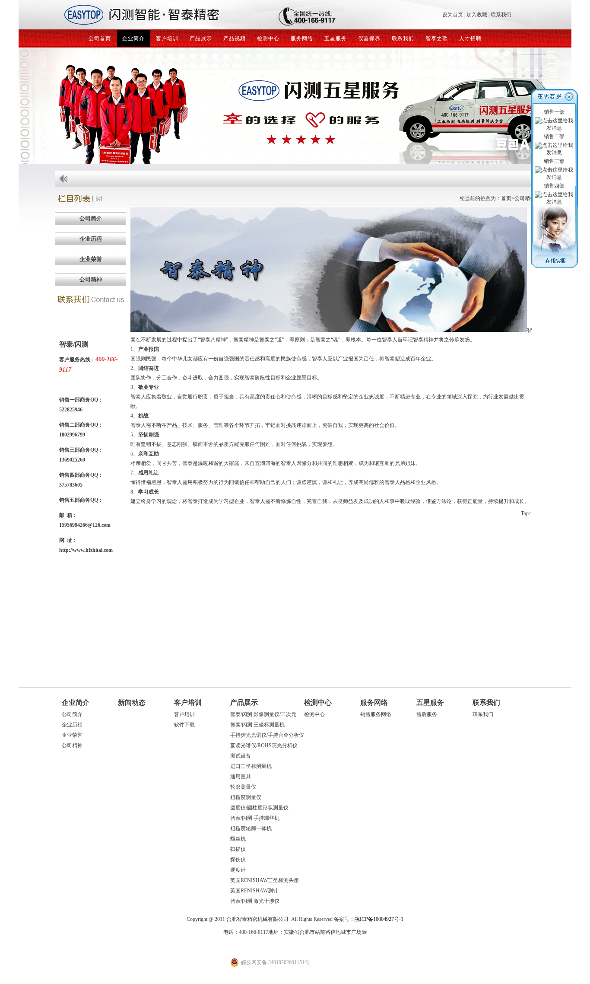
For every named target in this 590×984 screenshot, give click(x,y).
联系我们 (501, 15)
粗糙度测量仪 (245, 797)
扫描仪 (238, 849)
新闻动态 (132, 702)
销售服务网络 (375, 714)
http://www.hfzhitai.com (86, 550)
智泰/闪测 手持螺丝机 (254, 818)
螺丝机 (238, 839)
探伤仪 (238, 860)
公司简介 (72, 714)
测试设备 (240, 756)
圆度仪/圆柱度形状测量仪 (259, 808)
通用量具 (240, 777)
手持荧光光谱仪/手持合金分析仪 (267, 735)
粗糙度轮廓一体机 (251, 828)
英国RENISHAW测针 (254, 891)
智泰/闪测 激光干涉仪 (254, 901)
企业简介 (133, 38)
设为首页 (452, 15)
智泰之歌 (436, 38)
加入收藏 (476, 15)
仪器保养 (369, 38)
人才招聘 (470, 38)
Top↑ (526, 513)
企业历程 (72, 725)
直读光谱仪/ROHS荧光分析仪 (264, 745)
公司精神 (72, 745)
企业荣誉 (72, 735)
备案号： (368, 919)
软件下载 (184, 725)
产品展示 (201, 38)
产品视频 (234, 38)
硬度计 (238, 870)
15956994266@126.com (85, 525)
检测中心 (268, 38)
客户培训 (167, 38)
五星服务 (335, 38)
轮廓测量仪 (243, 787)
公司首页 (100, 38)
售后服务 (426, 714)
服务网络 (302, 38)
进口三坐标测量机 (251, 766)
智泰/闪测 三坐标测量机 (257, 725)
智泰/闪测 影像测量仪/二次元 (263, 714)
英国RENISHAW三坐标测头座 (264, 880)
